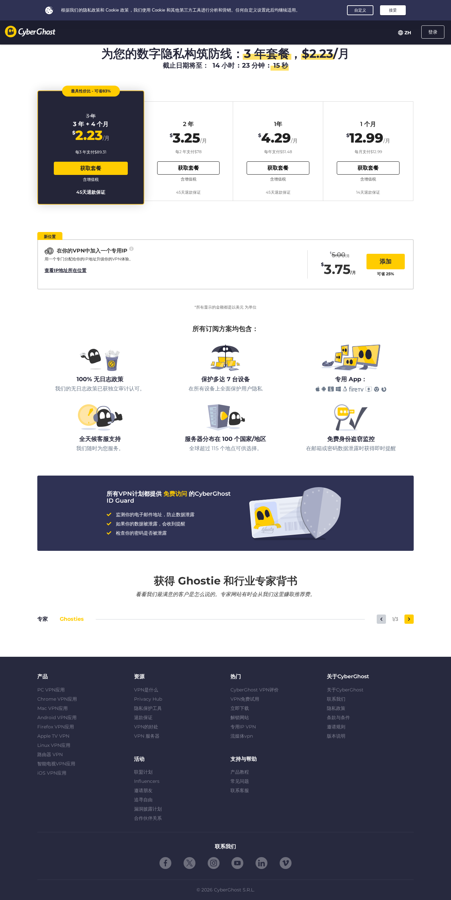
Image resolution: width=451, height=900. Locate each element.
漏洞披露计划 (148, 809)
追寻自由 (143, 800)
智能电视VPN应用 (56, 764)
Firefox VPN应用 (55, 727)
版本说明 (336, 736)
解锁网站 (239, 717)
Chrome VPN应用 (57, 699)
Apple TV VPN (53, 736)
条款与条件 (338, 717)
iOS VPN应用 (51, 773)
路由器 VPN (50, 754)
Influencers (146, 781)
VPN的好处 (146, 727)
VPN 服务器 (146, 736)
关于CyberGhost (345, 690)
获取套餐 (90, 168)
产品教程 (239, 772)
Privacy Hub (148, 699)
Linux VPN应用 (53, 745)
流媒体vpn (241, 736)
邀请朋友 (143, 790)
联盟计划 (143, 772)
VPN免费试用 (244, 699)
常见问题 (239, 781)
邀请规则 (336, 727)
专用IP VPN (243, 727)
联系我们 (336, 699)
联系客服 (239, 790)
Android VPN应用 (57, 717)
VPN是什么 (146, 690)
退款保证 (143, 717)
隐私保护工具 (148, 708)
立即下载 (239, 708)
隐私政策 (336, 708)
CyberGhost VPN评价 (254, 690)
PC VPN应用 (51, 690)
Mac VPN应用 (52, 708)
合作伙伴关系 (148, 818)
